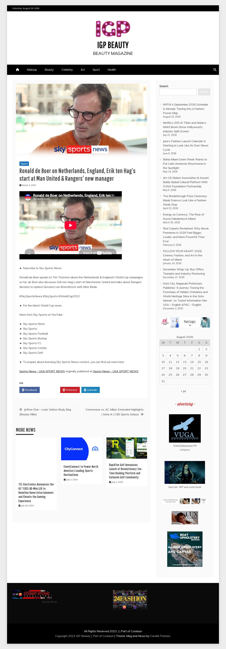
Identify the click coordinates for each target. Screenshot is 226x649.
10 (163, 362)
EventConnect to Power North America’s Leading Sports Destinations (81, 471)
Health (112, 69)
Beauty (49, 69)
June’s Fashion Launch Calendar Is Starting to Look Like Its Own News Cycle (185, 145)
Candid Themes (160, 636)
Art (83, 69)
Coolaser (108, 636)
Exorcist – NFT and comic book (185, 487)
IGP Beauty (113, 44)
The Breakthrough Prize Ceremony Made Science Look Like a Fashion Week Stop (185, 200)
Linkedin (91, 390)
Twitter (51, 390)
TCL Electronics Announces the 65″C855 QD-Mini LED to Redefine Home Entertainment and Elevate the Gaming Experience (36, 492)
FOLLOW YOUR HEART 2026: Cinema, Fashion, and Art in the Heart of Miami (182, 255)
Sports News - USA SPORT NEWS (42, 371)
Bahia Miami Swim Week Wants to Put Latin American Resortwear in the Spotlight (185, 164)
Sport (96, 69)
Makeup (32, 69)
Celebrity (67, 69)
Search (163, 86)
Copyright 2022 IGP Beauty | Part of (79, 636)
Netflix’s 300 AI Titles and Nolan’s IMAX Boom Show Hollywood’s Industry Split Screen (184, 127)
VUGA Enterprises (183, 445)
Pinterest (71, 390)
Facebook (30, 390)
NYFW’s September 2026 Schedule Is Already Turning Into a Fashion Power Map (185, 109)
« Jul (183, 391)
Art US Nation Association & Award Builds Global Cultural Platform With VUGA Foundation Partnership (186, 182)
